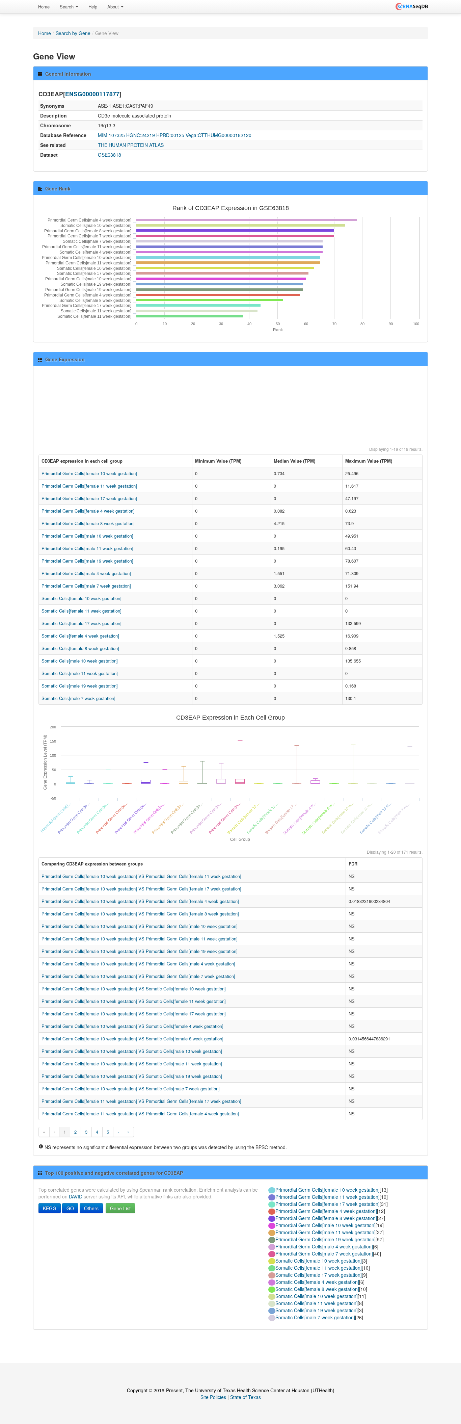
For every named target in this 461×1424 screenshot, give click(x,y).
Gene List (120, 1208)
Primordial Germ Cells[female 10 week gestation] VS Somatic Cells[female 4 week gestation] (132, 1026)
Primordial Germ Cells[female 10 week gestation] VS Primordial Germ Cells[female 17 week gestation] (141, 888)
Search (67, 6)
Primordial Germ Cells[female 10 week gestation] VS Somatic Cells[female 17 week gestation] (134, 1013)
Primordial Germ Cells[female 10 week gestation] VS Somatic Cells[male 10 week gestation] (132, 1051)
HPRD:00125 (170, 135)
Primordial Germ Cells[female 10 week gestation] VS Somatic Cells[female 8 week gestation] (132, 1038)
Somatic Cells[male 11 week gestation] (80, 673)
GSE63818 (109, 154)
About (113, 6)
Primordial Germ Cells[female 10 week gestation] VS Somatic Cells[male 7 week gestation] (131, 1088)
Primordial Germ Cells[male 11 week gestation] (87, 548)
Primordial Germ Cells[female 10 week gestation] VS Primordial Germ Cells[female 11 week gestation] (141, 876)
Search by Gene (73, 33)
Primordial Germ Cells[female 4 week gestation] (88, 511)
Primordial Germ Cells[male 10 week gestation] (87, 536)
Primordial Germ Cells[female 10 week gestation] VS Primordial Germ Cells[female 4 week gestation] (140, 901)
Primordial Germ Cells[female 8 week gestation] (88, 523)
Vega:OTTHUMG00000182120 (218, 135)
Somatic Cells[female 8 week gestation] (80, 648)
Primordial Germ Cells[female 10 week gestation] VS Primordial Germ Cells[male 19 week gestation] (140, 951)
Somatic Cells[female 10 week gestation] (81, 598)
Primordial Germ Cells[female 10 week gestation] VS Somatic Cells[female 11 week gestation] (134, 1001)
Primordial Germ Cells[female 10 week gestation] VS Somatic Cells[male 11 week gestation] (132, 1063)
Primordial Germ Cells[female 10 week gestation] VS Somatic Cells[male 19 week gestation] (132, 1076)
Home (44, 6)
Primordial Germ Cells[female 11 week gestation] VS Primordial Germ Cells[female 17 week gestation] (141, 1101)
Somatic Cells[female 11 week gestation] (81, 610)
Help (92, 6)
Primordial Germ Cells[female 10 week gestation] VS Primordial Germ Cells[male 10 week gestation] (140, 926)
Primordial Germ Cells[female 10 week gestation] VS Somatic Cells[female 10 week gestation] (134, 988)
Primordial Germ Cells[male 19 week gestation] (87, 561)
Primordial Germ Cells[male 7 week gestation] (86, 585)
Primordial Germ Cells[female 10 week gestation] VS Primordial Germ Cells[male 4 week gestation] (138, 963)
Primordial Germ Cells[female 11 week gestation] (89, 486)
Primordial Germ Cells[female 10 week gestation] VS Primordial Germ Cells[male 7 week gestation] (138, 976)
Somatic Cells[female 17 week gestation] (81, 623)
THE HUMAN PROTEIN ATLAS (131, 144)
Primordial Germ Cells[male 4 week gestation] (86, 573)
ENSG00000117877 (92, 93)
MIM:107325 (111, 135)
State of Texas (245, 1397)
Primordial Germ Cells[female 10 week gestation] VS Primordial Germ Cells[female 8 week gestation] (140, 913)
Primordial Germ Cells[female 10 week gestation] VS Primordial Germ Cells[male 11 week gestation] (140, 938)
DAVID (75, 1196)
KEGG (49, 1208)
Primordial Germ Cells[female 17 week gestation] (89, 498)
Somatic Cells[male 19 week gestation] (80, 685)
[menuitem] (44, 7)
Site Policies (213, 1397)
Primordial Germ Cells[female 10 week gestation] (89, 473)
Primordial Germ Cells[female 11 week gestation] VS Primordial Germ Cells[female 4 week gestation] (140, 1113)
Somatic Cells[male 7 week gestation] (78, 698)
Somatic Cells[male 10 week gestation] (80, 660)
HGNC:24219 (140, 135)
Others (91, 1208)
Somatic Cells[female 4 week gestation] (80, 635)
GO (70, 1208)
